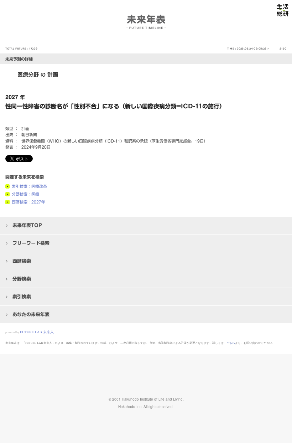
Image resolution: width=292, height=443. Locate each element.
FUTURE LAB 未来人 (37, 332)
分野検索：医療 (25, 194)
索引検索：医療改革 (29, 186)
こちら (230, 343)
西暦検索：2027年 (28, 202)
